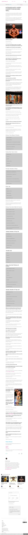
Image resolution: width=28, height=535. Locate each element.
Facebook (7, 446)
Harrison (2, 487)
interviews (20, 449)
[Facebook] (24, 522)
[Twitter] (23, 522)
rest (7, 371)
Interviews (10, 4)
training (13, 371)
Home (6, 4)
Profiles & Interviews (4, 525)
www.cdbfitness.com (8, 469)
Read (12, 1)
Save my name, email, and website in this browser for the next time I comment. (14, 501)
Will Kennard (10, 487)
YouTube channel (9, 467)
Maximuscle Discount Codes (5, 529)
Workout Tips (3, 523)
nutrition (9, 371)
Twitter (7, 447)
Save (14, 1)
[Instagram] (26, 522)
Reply (19, 514)
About (2, 531)
